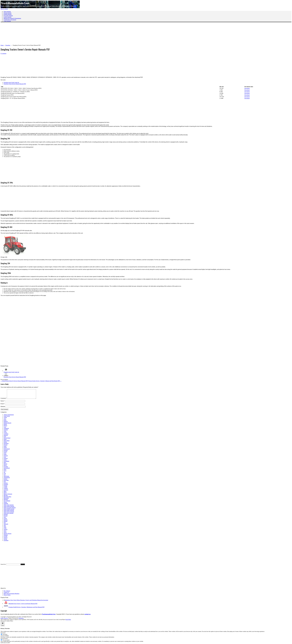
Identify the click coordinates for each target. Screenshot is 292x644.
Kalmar (5, 479)
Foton (5, 459)
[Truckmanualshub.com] (40, 7)
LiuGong (6, 489)
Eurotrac (6, 450)
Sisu (5, 522)
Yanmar (5, 537)
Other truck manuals (8, 513)
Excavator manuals (8, 15)
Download (247, 88)
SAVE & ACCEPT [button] (5, 642)
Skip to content (4, 9)
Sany (5, 517)
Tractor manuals (7, 13)
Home (2, 45)
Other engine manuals (9, 506)
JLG (5, 474)
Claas (5, 431)
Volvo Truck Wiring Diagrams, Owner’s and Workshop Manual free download (29, 600)
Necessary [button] (3, 632)
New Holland (7, 500)
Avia (5, 418)
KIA (5, 481)
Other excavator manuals (10, 507)
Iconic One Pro (4, 618)
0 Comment (3, 53)
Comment (4, 398)
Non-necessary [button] (4, 638)
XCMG (5, 536)
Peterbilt (6, 514)
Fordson (6, 458)
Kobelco (6, 483)
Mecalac (6, 495)
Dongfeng (7, 45)
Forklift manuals (7, 14)
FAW (5, 453)
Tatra (5, 526)
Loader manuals (7, 17)
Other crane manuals (9, 504)
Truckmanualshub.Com (48, 614)
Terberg (5, 529)
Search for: (3, 564)
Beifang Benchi (7, 423)
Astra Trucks (7, 416)
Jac (4, 472)
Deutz (5, 439)
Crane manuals (7, 21)
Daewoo (6, 435)
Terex (5, 530)
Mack (5, 491)
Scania (5, 518)
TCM (5, 528)
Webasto (6, 535)
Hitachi (5, 463)
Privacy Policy (7, 595)
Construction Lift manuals (10, 19)
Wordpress (21, 618)
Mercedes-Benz (7, 496)
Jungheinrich (7, 477)
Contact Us (6, 592)
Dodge (5, 442)
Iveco (5, 470)
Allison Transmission (9, 414)
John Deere (6, 476)
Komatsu (6, 484)
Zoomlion (6, 540)
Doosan (5, 444)
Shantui (5, 521)
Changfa (6, 429)
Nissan (5, 502)
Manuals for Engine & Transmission (12, 18)
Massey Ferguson (8, 494)
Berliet (5, 424)
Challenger (6, 428)
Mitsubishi (6, 498)
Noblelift (6, 503)
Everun (5, 451)
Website (3, 406)
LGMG (5, 487)
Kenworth (6, 480)
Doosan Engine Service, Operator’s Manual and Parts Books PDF (44, 381)
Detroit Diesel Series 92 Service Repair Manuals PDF (14, 381)
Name (3, 401)
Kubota (5, 485)
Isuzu (5, 469)
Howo (5, 465)
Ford (5, 457)
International (7, 468)
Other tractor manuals (9, 511)
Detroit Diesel (7, 438)
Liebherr (6, 488)
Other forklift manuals (9, 509)
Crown (5, 432)
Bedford (6, 421)
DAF (5, 436)
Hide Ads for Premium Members (11, 593)
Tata (5, 525)
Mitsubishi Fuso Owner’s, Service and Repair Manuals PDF (23, 603)
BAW (5, 420)
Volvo (5, 532)
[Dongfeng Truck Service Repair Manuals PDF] (6, 375)
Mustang (6, 499)
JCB (5, 473)
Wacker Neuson (7, 533)
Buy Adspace (7, 590)
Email (2, 403)
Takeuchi (6, 524)
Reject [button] (63, 619)
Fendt (5, 454)
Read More (68, 619)
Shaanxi (6, 520)
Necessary (4, 634)
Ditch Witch (6, 440)
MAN (5, 492)
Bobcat (5, 425)
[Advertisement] (46, 34)
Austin (5, 417)
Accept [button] (60, 619)
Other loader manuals (9, 510)
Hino (5, 462)
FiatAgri (6, 455)
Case (5, 427)
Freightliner (6, 461)
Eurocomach (7, 448)
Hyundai (6, 466)
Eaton (5, 446)
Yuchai (5, 539)
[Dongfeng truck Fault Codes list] (6, 370)
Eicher (5, 447)
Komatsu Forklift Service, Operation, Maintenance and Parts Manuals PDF (26, 607)
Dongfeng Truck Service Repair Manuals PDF (15, 83)
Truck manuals (7, 11)
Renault (5, 515)
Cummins (6, 433)
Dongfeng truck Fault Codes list (11, 82)
